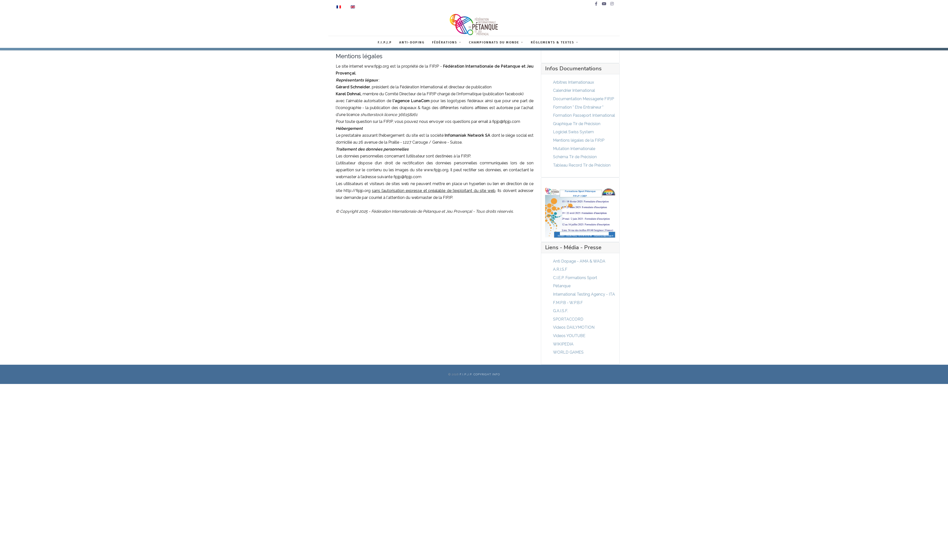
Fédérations (444, 42)
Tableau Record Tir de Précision (582, 165)
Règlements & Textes (552, 42)
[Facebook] (596, 4)
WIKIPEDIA (563, 344)
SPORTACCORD (568, 319)
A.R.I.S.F (560, 269)
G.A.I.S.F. (560, 310)
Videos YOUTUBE (569, 335)
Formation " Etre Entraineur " (578, 107)
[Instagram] (612, 4)
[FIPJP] (474, 25)
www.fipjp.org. (437, 170)
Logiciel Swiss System (573, 132)
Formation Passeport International (584, 115)
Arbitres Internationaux (573, 82)
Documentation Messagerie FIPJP (583, 98)
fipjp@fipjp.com (506, 121)
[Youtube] (604, 4)
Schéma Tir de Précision (575, 156)
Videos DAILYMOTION (573, 327)
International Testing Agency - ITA (584, 294)
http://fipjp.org (358, 190)
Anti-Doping (412, 42)
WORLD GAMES (568, 352)
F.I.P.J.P (385, 42)
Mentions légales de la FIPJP (578, 140)
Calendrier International (574, 90)
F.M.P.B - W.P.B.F (568, 302)
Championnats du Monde (494, 42)
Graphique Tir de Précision (576, 123)
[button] (937, 522)
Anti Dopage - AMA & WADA (579, 261)
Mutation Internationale (574, 148)
